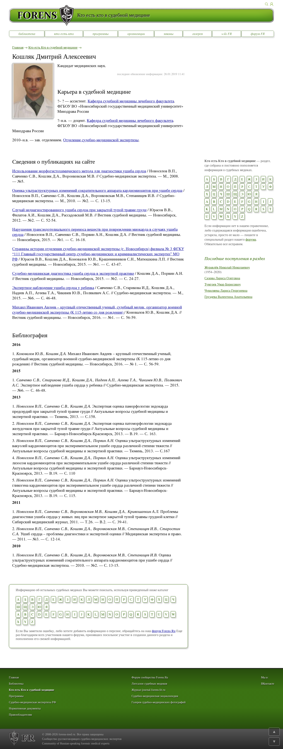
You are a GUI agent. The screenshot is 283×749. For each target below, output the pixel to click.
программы (101, 33)
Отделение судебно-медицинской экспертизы (101, 139)
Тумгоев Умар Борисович (222, 284)
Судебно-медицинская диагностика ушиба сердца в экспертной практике (73, 273)
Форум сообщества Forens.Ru (150, 677)
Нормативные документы (25, 708)
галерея (197, 33)
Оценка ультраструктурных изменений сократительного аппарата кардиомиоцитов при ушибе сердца (97, 190)
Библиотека (16, 683)
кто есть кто (64, 33)
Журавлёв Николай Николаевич (227, 267)
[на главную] (43, 15)
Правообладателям (20, 714)
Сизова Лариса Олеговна (222, 278)
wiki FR (226, 33)
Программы (16, 696)
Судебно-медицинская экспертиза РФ (32, 702)
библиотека (26, 33)
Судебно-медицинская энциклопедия (155, 696)
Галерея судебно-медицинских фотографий (159, 702)
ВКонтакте (267, 683)
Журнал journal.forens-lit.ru (148, 689)
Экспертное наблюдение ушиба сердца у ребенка (53, 287)
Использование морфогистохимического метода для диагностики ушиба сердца (79, 170)
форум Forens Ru (163, 631)
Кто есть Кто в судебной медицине (52, 47)
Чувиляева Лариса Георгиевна (225, 290)
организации (136, 33)
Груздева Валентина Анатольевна (228, 296)
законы (168, 33)
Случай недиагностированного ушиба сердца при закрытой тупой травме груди (79, 209)
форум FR (258, 33)
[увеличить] (33, 117)
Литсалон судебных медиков (149, 683)
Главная (17, 47)
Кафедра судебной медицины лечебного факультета (131, 100)
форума (251, 239)
